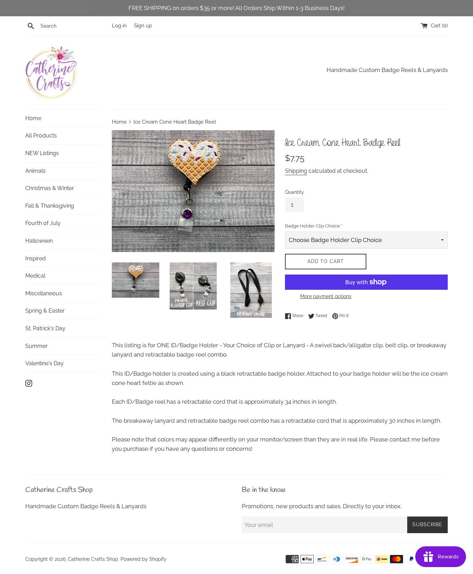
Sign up (143, 26)
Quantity (294, 192)
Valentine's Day (44, 363)
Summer (36, 346)
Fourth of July (43, 223)
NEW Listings (42, 153)
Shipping (296, 171)
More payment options (325, 296)
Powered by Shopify (144, 559)
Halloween (39, 240)
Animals (35, 171)
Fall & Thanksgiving (49, 206)
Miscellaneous (43, 293)
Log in (119, 26)
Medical (35, 275)
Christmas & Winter (49, 188)
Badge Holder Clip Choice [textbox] (313, 225)
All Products (41, 135)
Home (33, 118)
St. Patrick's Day (45, 328)
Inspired (35, 258)
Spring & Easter (45, 310)
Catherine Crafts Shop (93, 559)
